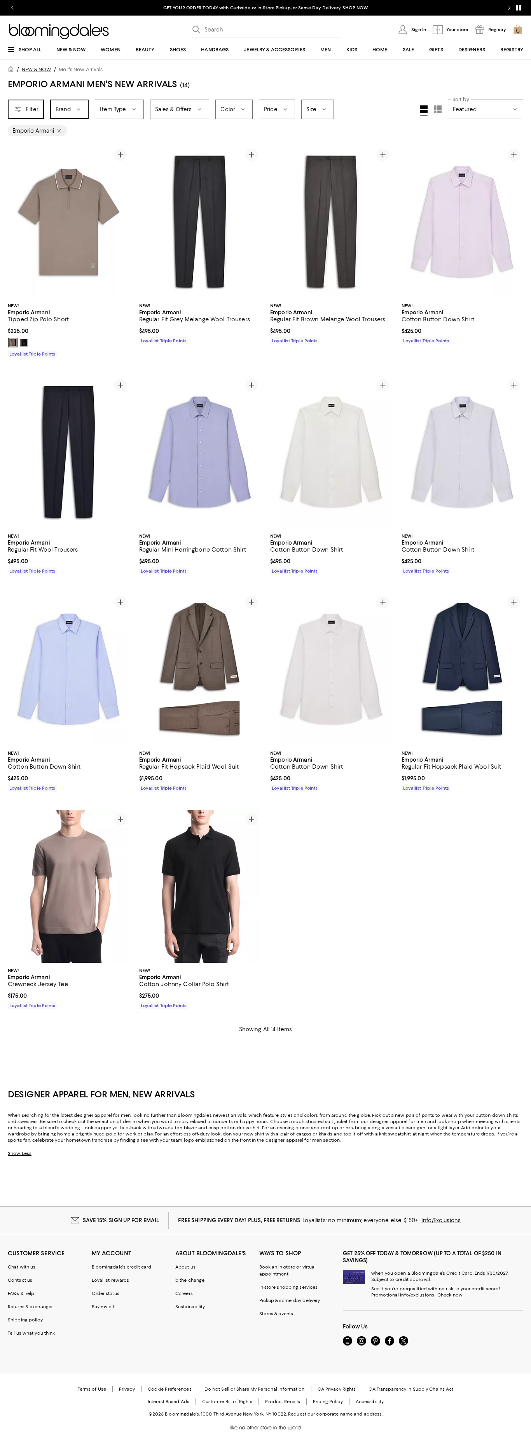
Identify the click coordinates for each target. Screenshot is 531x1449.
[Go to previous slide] (12, 7)
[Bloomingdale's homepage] (12, 70)
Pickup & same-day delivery (289, 1300)
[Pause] (518, 7)
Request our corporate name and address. (335, 1414)
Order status (105, 1293)
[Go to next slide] (509, 7)
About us (185, 1267)
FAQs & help (21, 1293)
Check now (450, 1295)
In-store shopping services (288, 1287)
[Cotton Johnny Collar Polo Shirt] (200, 886)
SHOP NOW (355, 8)
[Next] (120, 222)
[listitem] (265, 8)
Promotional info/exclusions (402, 1295)
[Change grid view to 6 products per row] (438, 109)
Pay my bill (103, 1306)
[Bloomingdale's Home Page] (59, 31)
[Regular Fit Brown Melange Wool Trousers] (331, 221)
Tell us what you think (31, 1333)
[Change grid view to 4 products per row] (424, 110)
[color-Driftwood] (13, 343)
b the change (189, 1280)
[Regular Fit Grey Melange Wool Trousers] (200, 221)
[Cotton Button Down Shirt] (463, 221)
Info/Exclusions (441, 1220)
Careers (184, 1293)
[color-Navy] (24, 343)
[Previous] (17, 222)
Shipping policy (25, 1320)
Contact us (20, 1280)
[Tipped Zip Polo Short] (69, 221)
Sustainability (190, 1306)
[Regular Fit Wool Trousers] (69, 452)
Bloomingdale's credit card (122, 1267)
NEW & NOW (36, 69)
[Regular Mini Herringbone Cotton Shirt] (200, 452)
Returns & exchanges (31, 1306)
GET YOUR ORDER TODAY (190, 8)
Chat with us (21, 1267)
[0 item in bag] (517, 29)
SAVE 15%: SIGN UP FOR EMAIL (121, 1220)
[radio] (13, 343)
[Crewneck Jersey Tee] (69, 886)
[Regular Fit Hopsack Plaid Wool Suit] (200, 669)
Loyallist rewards (110, 1280)
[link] (69, 329)
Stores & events (276, 1313)
